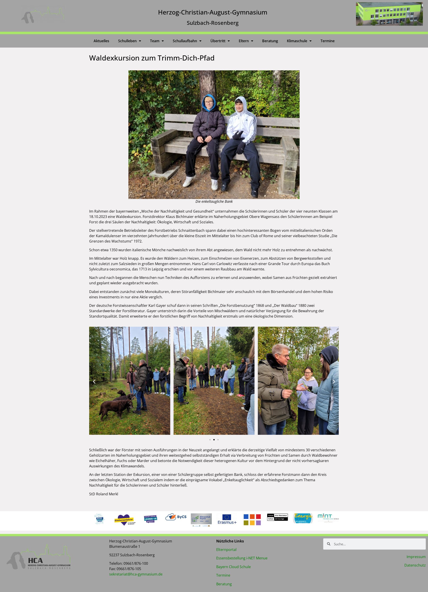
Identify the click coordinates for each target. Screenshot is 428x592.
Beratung (270, 40)
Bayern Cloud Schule (233, 566)
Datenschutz (415, 565)
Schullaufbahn (185, 40)
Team (154, 40)
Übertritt (217, 40)
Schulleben (127, 40)
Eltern (244, 40)
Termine (328, 40)
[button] (94, 381)
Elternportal (226, 549)
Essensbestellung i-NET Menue (242, 558)
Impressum (416, 556)
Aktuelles (101, 40)
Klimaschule (297, 40)
